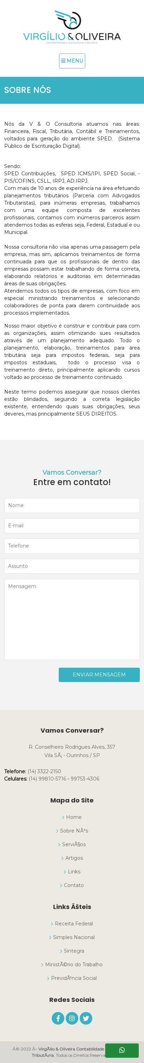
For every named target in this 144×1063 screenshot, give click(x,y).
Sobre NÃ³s (74, 831)
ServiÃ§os (74, 844)
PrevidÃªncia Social (74, 978)
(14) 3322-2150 (44, 771)
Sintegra (74, 951)
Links (74, 871)
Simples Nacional (74, 937)
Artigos (74, 858)
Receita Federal (74, 924)
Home (74, 817)
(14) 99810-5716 (47, 779)
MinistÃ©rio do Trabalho (74, 964)
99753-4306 (85, 779)
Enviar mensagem (99, 675)
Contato (74, 885)
